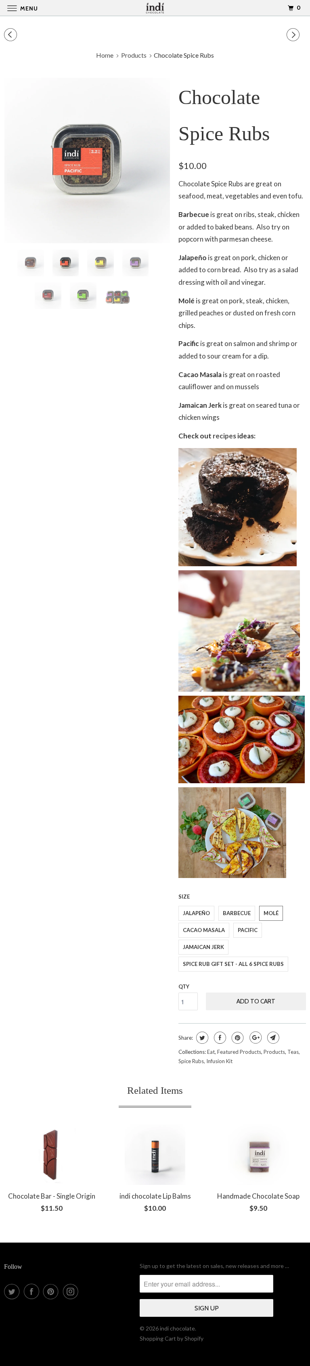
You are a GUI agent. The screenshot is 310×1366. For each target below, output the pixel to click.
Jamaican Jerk (203, 947)
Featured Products (239, 1052)
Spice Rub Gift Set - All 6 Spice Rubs (233, 964)
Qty (183, 986)
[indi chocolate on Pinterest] (52, 1291)
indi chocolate (177, 1328)
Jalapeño (196, 913)
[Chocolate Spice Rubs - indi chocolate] (87, 160)
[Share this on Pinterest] (237, 1038)
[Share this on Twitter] (201, 1038)
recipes (224, 436)
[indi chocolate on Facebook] (33, 1291)
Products (274, 1052)
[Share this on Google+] (254, 1038)
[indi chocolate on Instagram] (72, 1291)
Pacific (248, 930)
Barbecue (237, 913)
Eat (211, 1052)
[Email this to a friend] (272, 1038)
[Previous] (11, 35)
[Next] (294, 35)
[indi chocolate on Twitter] (13, 1291)
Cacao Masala (204, 930)
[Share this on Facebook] (219, 1038)
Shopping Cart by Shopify (171, 1338)
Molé (271, 913)
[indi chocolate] (155, 8)
